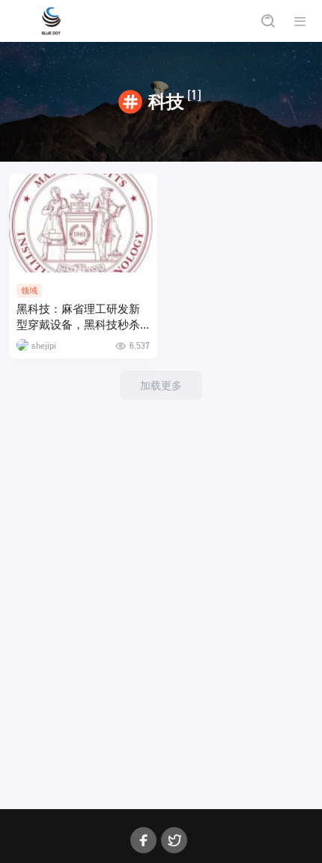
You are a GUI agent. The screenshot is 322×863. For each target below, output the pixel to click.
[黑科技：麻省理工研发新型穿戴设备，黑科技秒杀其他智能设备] (83, 223)
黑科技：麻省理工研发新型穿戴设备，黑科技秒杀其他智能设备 (78, 318)
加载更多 (161, 385)
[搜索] (268, 21)
